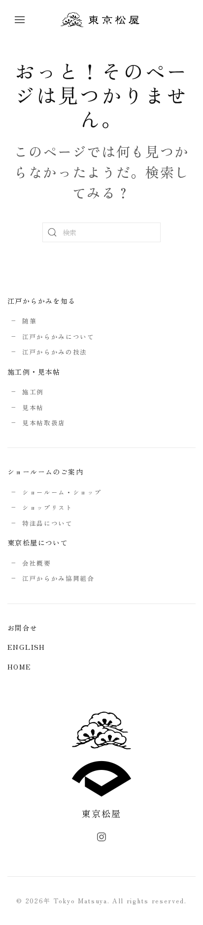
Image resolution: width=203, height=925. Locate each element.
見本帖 (33, 407)
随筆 (29, 320)
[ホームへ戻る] (101, 19)
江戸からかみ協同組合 (58, 578)
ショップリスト (47, 507)
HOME (19, 666)
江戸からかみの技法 (54, 351)
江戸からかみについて (58, 336)
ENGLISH (26, 647)
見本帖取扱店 (44, 422)
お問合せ (22, 628)
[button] (19, 19)
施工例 (33, 391)
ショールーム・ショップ (62, 492)
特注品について (47, 523)
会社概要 (36, 563)
